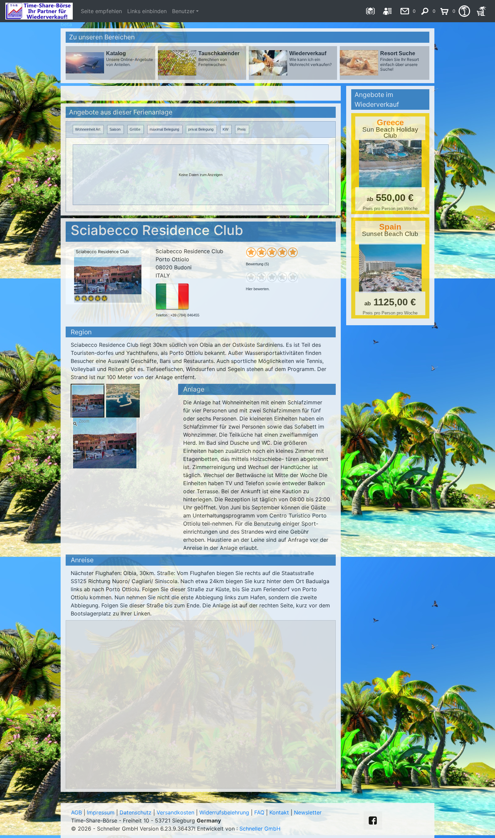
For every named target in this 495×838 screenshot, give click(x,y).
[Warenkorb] (481, 11)
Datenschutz (136, 812)
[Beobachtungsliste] (464, 11)
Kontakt (279, 812)
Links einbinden (147, 11)
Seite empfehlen (101, 11)
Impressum (100, 812)
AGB (76, 812)
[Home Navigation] (370, 11)
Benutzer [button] (183, 11)
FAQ (259, 812)
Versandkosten (175, 812)
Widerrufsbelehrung (224, 812)
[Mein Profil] (387, 11)
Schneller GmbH (259, 828)
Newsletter (308, 812)
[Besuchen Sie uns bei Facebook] (373, 820)
